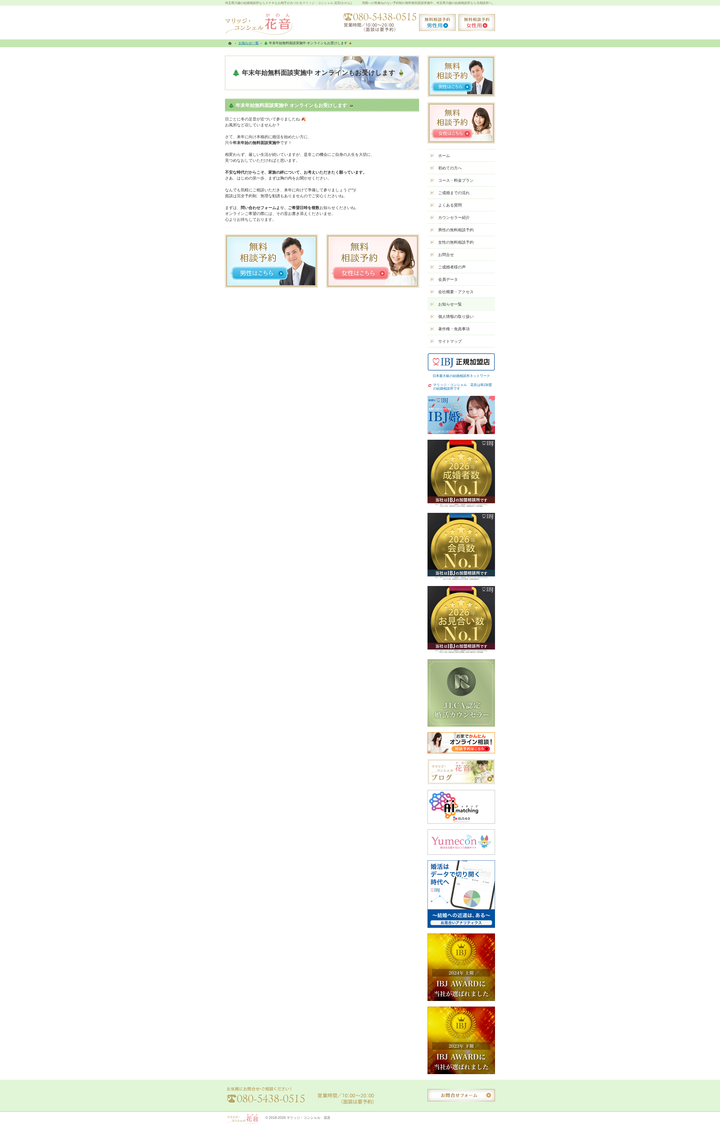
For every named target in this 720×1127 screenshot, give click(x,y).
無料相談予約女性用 (476, 22)
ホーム (444, 155)
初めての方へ (450, 168)
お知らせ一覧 (450, 304)
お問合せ (446, 254)
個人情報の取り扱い (456, 316)
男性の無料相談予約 (456, 230)
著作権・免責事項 (454, 329)
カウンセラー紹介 (454, 217)
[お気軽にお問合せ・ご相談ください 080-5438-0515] (378, 22)
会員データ (448, 279)
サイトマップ (450, 341)
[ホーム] (230, 43)
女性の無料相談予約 (456, 242)
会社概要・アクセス (456, 291)
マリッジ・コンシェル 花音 (308, 1118)
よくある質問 (450, 205)
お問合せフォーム (461, 1095)
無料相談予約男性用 (437, 22)
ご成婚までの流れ (454, 192)
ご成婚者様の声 (452, 267)
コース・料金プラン (456, 180)
